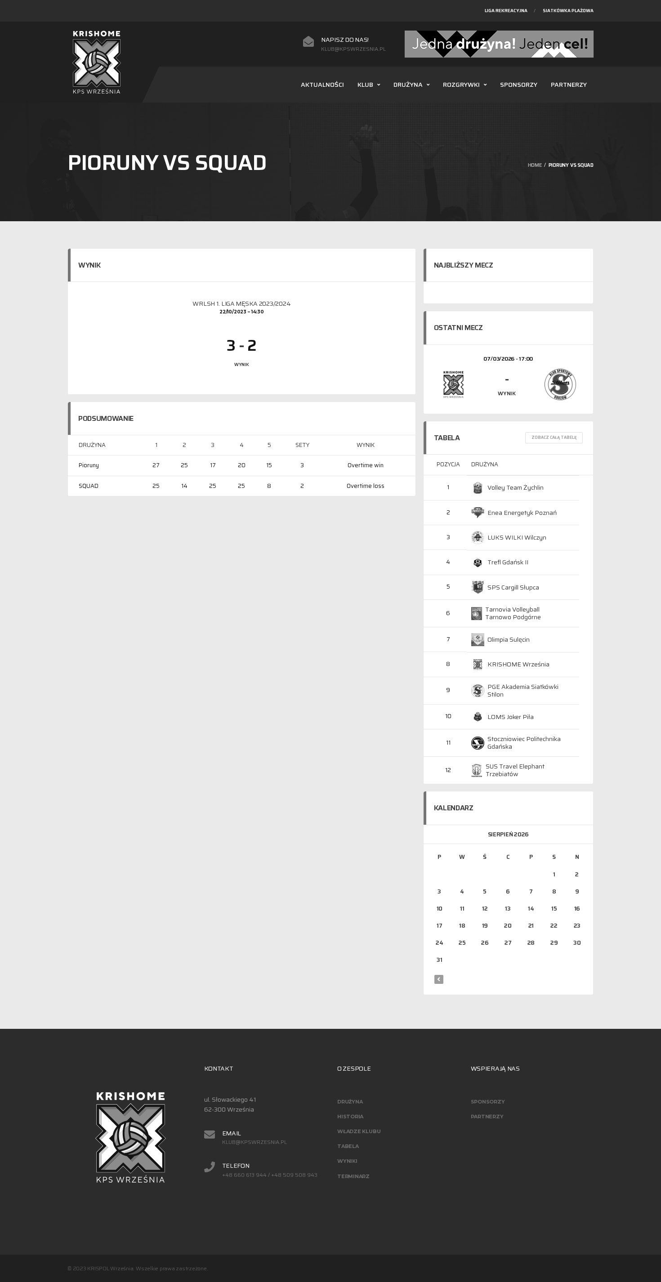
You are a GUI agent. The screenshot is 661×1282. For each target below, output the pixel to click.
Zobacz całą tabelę (553, 437)
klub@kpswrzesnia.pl (353, 49)
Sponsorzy (518, 84)
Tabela (348, 1146)
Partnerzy (569, 84)
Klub (365, 84)
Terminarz (353, 1176)
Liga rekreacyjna (506, 10)
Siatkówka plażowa (568, 10)
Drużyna (408, 84)
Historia (350, 1116)
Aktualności (322, 84)
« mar (438, 979)
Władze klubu (358, 1131)
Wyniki (347, 1161)
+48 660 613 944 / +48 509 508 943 (269, 1175)
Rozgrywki (461, 84)
